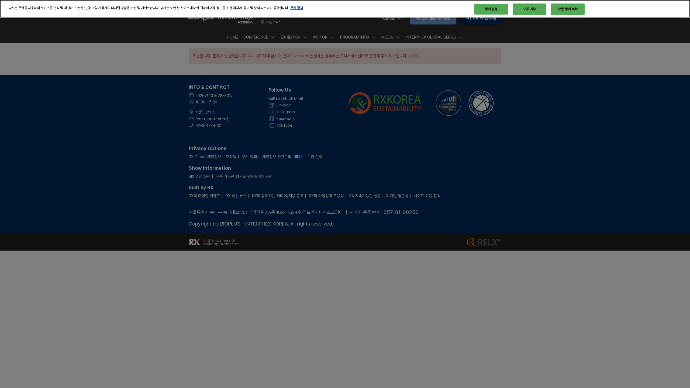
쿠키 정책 (296, 7)
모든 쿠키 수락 (568, 8)
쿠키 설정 (491, 8)
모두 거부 (529, 8)
